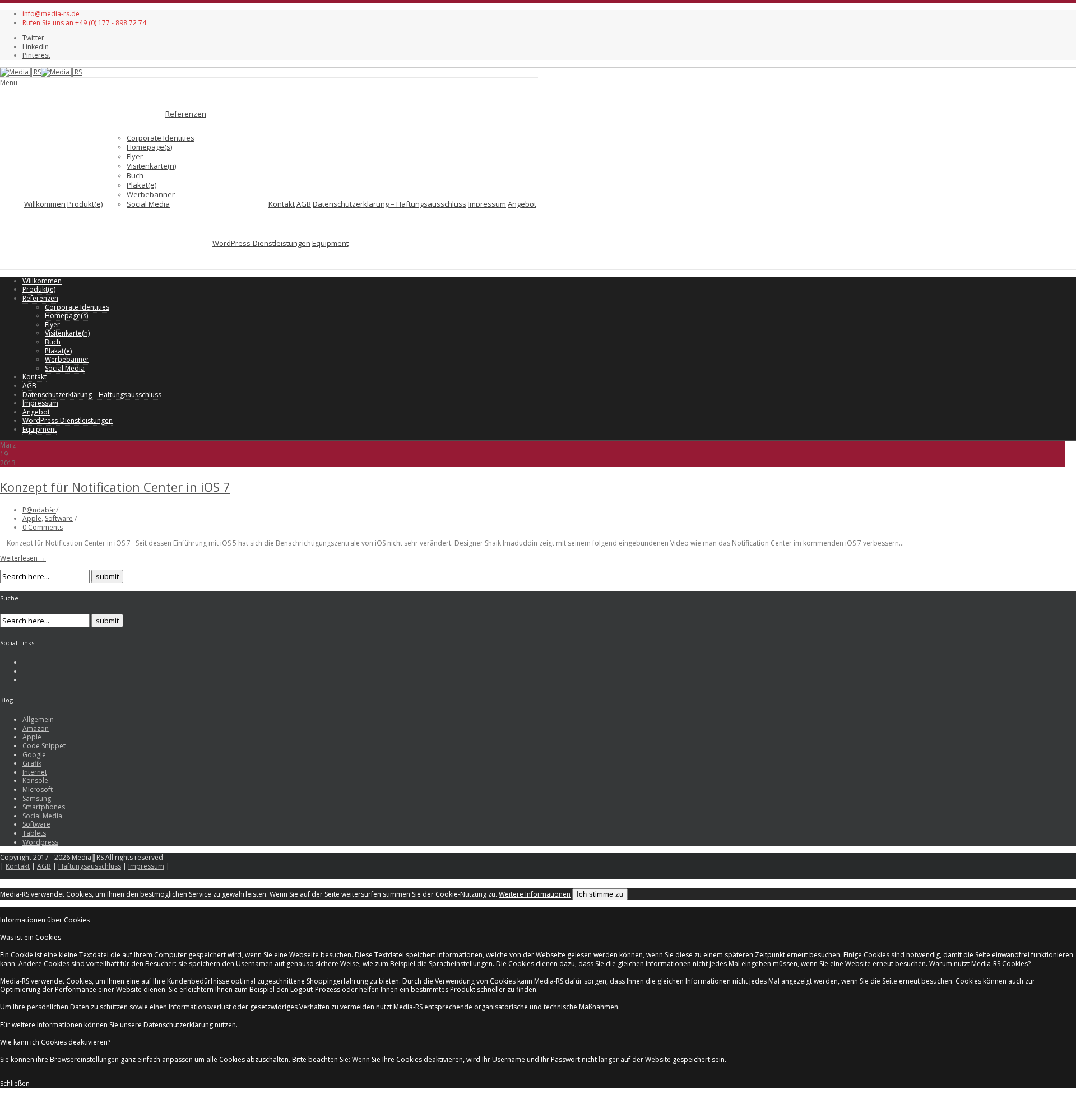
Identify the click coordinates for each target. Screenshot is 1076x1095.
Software (59, 518)
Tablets (34, 833)
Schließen (15, 1083)
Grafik (31, 763)
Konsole (35, 780)
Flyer (135, 156)
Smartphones (43, 807)
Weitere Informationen (535, 894)
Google (34, 754)
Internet (34, 772)
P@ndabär (39, 510)
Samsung (36, 798)
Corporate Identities (160, 138)
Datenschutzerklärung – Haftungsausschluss (389, 204)
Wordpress (40, 842)
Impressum (487, 204)
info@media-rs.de (51, 13)
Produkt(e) (85, 204)
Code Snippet (44, 746)
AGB (303, 204)
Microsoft (37, 789)
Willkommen (45, 204)
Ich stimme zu (600, 894)
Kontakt (281, 204)
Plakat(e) (141, 185)
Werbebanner (151, 194)
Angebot (522, 204)
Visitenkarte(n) (151, 166)
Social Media (148, 204)
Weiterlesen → (23, 558)
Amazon (35, 728)
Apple (31, 518)
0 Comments (42, 527)
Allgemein (38, 719)
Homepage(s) (149, 147)
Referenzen (185, 114)
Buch (135, 175)
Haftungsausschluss (89, 866)
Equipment (330, 243)
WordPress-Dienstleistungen (261, 243)
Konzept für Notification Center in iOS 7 (115, 486)
